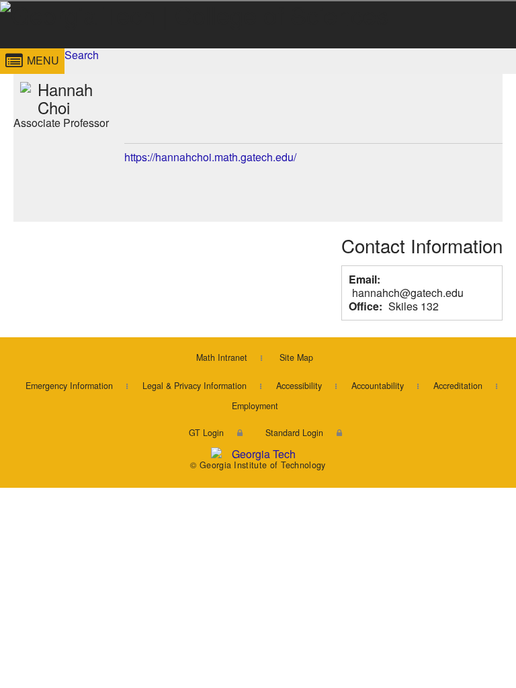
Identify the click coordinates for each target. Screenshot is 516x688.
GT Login (206, 433)
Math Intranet (221, 357)
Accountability (377, 386)
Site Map (296, 357)
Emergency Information (69, 386)
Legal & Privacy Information (194, 386)
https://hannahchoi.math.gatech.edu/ (210, 157)
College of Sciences (184, 49)
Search (81, 54)
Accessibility (299, 386)
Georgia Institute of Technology (38, 49)
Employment (255, 406)
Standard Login (294, 433)
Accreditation (457, 386)
